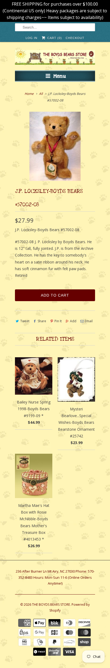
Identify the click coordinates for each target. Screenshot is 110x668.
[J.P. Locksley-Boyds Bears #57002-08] (55, 146)
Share (42, 321)
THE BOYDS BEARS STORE (51, 604)
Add (73, 321)
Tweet (24, 321)
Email (89, 321)
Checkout (75, 38)
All (41, 93)
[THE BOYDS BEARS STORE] (55, 58)
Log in (31, 38)
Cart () (54, 38)
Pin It (58, 321)
